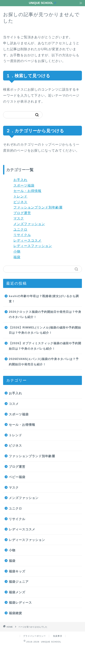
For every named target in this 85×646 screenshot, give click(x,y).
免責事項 (57, 636)
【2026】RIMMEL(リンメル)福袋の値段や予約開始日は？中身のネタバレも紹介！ (45, 330)
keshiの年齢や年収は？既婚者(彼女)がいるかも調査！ (44, 299)
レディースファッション (32, 246)
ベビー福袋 (17, 477)
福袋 (16, 257)
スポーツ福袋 (23, 185)
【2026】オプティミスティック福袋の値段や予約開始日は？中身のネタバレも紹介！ (45, 346)
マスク (18, 218)
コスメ (14, 403)
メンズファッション (29, 224)
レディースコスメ (27, 240)
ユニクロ (20, 229)
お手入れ (20, 180)
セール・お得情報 (27, 191)
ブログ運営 (22, 213)
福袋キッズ (17, 571)
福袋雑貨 (15, 613)
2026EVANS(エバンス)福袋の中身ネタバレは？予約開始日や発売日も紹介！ (44, 361)
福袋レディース (20, 602)
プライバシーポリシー (34, 636)
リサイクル (22, 235)
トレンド (20, 196)
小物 (16, 251)
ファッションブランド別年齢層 (38, 207)
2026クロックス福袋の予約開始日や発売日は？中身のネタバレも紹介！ (45, 314)
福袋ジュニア (19, 581)
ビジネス (20, 202)
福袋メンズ (17, 592)
